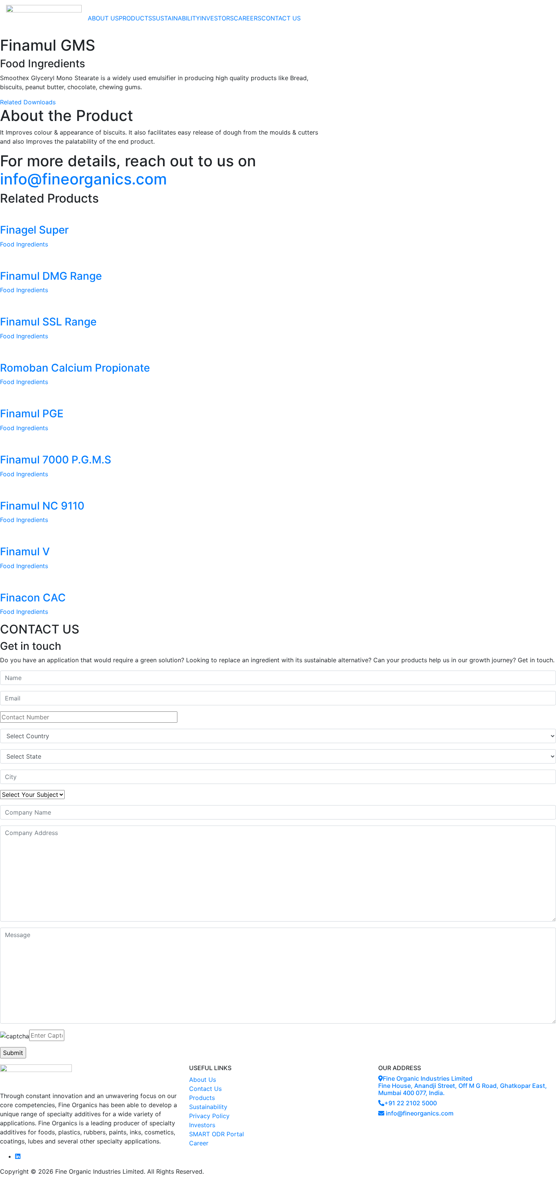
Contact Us (205, 1088)
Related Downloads (28, 102)
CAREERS (247, 18)
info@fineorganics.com (83, 179)
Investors (202, 1125)
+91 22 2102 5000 (410, 1103)
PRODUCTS (135, 18)
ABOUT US (103, 18)
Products (202, 1097)
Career (198, 1143)
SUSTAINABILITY (176, 18)
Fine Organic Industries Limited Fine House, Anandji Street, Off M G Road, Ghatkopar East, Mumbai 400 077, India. (462, 1086)
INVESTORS (217, 18)
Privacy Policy (209, 1116)
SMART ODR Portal (216, 1134)
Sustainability (208, 1107)
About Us (202, 1079)
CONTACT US (281, 18)
